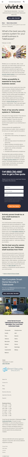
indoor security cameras (10, 159)
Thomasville (7, 330)
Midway (16, 349)
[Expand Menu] (14, 9)
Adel (16, 333)
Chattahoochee (18, 330)
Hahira (16, 338)
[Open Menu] (2, 2)
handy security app (12, 101)
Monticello (7, 341)
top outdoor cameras (17, 231)
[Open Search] (23, 1)
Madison (7, 352)
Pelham (16, 341)
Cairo (6, 347)
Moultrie (16, 336)
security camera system (8, 74)
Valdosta (7, 338)
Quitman (7, 344)
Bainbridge (17, 347)
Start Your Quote (14, 206)
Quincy (16, 344)
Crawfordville (8, 349)
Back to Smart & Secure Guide (11, 273)
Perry (6, 336)
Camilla (6, 333)
